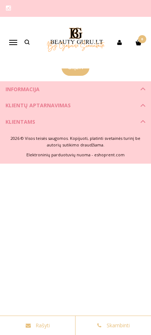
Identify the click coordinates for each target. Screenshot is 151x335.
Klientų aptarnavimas (38, 105)
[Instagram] (8, 8)
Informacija (22, 89)
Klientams (20, 121)
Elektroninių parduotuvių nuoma (58, 154)
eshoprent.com (109, 154)
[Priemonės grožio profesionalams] (75, 42)
